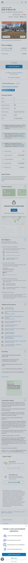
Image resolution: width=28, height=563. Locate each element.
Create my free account (14, 554)
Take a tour (14, 558)
